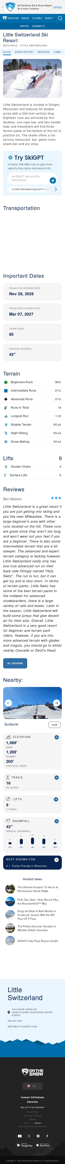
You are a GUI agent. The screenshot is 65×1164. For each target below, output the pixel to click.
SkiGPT (49, 18)
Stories (37, 18)
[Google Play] (25, 1144)
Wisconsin (40, 865)
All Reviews (15, 663)
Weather (13, 18)
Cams (57, 51)
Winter (24, 26)
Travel (25, 18)
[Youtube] (19, 1136)
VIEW (54, 724)
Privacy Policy (32, 1112)
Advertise (32, 1101)
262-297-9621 (15, 1020)
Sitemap (32, 1119)
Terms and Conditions (32, 1115)
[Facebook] (47, 1136)
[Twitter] (28, 1136)
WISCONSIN (10, 45)
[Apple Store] (43, 1144)
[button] (60, 18)
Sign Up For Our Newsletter (32, 1107)
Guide (7, 51)
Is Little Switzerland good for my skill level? (36, 189)
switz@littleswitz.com (22, 1026)
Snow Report (24, 51)
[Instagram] (38, 1136)
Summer (37, 26)
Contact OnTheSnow (32, 1097)
